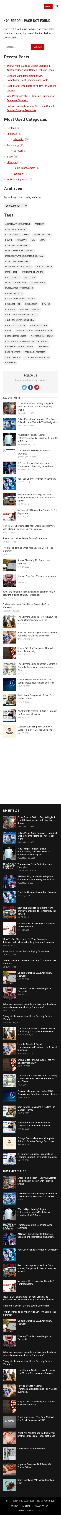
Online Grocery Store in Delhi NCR (21, 315)
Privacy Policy (41, 1506)
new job (46, 304)
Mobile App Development (17, 245)
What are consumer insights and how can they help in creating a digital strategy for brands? (29, 1006)
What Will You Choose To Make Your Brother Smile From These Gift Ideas (36, 1434)
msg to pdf (29, 277)
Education (18, 173)
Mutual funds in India (15, 283)
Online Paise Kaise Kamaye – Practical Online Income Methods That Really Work (37, 836)
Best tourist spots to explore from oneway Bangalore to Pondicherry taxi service (36, 497)
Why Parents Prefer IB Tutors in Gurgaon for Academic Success (34, 1124)
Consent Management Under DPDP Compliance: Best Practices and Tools (37, 1093)
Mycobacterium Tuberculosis (19, 288)
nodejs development (30, 309)
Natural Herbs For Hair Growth (20, 299)
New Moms (10, 309)
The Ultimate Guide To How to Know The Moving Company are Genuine (36, 1030)
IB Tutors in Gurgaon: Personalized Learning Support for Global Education (37, 1155)
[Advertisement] (30, 770)
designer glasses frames (17, 235)
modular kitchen (44, 267)
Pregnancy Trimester (35, 352)
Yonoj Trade (50, 1501)
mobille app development (17, 261)
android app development (17, 224)
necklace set (31, 304)
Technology (13, 145)
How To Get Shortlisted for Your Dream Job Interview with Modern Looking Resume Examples (28, 941)
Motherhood (11, 272)
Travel (10, 156)
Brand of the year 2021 (15, 229)
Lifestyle (12, 162)
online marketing (38, 325)
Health (10, 128)
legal (42, 240)
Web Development (17, 179)
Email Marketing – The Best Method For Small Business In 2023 (36, 1419)
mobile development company (19, 251)
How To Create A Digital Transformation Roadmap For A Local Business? (37, 1047)
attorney (39, 224)
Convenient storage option (31, 1448)
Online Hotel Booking (15, 325)
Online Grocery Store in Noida (19, 320)
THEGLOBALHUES (12, 357)
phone (8, 331)
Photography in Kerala (42, 336)
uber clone (10, 363)
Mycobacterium (38, 283)
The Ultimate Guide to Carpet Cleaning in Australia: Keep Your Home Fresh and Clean (37, 667)
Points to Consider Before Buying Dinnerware (25, 538)
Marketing (18, 139)
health (8, 240)
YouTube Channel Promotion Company (37, 479)
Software (18, 150)
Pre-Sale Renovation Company (19, 347)
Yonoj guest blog (25, 1501)
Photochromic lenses (15, 336)
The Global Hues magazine (37, 357)
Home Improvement (24, 167)
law (33, 240)
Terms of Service (25, 1510)
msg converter (12, 277)
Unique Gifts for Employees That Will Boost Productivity (36, 1061)
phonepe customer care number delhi (34, 331)
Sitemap (14, 1506)
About (41, 1510)
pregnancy (43, 347)
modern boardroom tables (18, 267)
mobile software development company (24, 256)
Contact (26, 1506)
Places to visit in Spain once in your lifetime (26, 341)
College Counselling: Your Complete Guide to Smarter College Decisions (36, 1140)
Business (12, 133)
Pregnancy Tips (12, 352)
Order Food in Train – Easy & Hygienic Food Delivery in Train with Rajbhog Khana (36, 406)
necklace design (12, 304)
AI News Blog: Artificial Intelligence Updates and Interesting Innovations (36, 878)
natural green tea (14, 293)
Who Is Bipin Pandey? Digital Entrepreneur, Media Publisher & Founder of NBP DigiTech (38, 438)
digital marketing (42, 235)
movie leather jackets (32, 272)
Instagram (22, 240)
